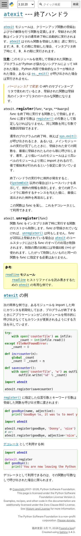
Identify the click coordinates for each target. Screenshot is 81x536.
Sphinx (63, 532)
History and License (38, 508)
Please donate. (66, 520)
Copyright (19, 489)
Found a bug (66, 528)
